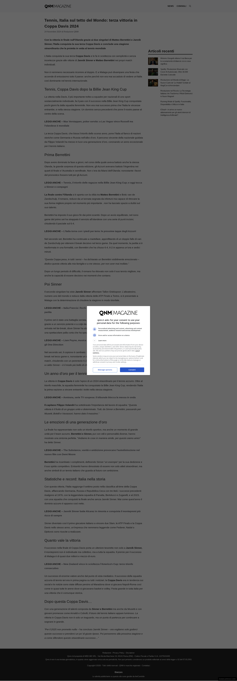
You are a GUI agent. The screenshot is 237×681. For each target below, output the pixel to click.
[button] (118, 340)
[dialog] (118, 340)
